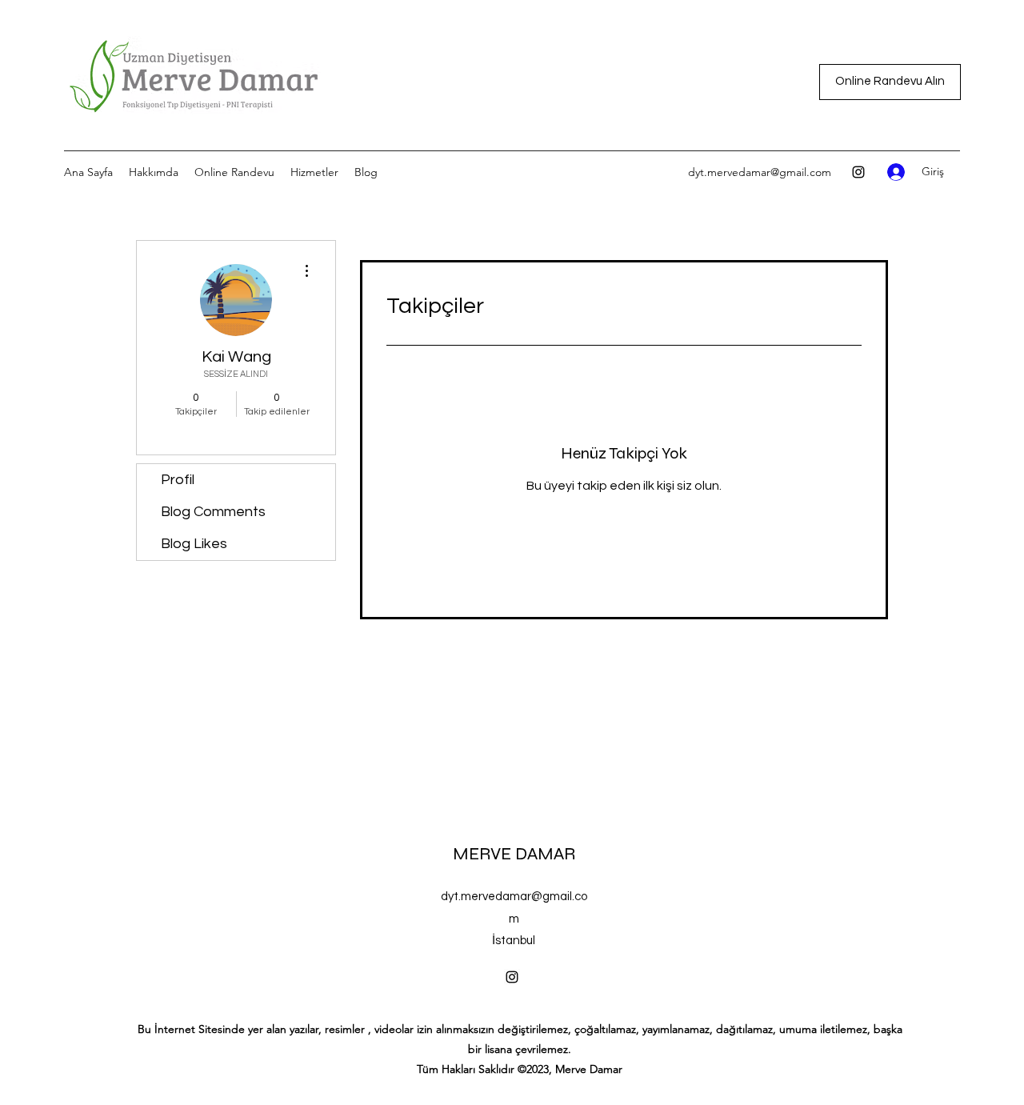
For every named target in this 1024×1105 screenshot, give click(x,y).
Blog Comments (213, 511)
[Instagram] (858, 172)
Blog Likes (194, 543)
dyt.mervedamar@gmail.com (759, 172)
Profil (177, 479)
